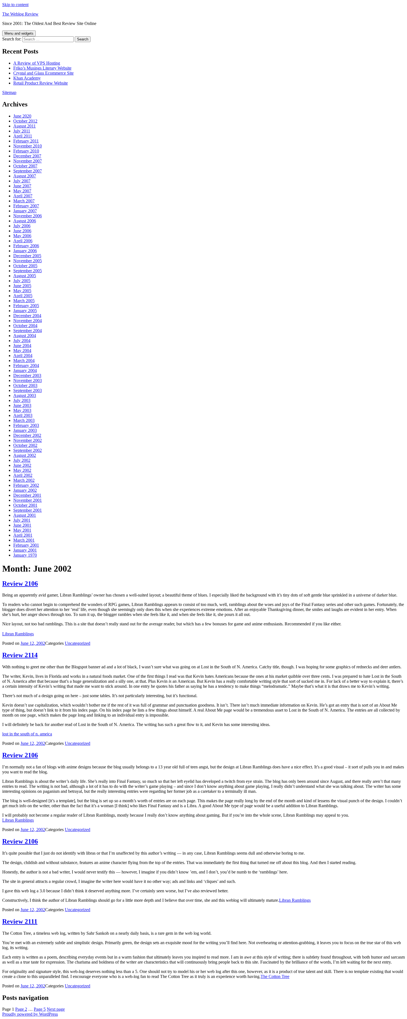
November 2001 (27, 500)
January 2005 (25, 310)
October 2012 (25, 121)
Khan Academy (27, 78)
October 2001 (25, 505)
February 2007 (26, 205)
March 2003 (24, 420)
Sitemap (9, 92)
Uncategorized (77, 643)
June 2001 (22, 525)
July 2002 (21, 460)
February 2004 (26, 365)
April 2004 (22, 355)
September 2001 (27, 510)
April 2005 (22, 295)
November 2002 (27, 440)
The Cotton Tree (275, 976)
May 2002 (22, 470)
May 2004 (22, 350)
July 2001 (21, 520)
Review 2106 (20, 583)
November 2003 (27, 380)
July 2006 (21, 225)
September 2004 (27, 330)
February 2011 (26, 141)
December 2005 (27, 255)
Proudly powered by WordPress (30, 1014)
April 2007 (22, 195)
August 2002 (24, 455)
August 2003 (24, 395)
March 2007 (24, 200)
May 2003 (22, 410)
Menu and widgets (19, 33)
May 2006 (22, 235)
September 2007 (27, 171)
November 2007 (27, 161)
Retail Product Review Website (40, 83)
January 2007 (25, 210)
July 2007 (21, 181)
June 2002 (22, 465)
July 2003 (21, 400)
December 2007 (27, 156)
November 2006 (27, 215)
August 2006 (24, 220)
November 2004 (27, 320)
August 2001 (24, 515)
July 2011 (21, 131)
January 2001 (25, 550)
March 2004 (24, 360)
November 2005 (27, 260)
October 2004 (25, 325)
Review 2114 (20, 655)
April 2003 (22, 415)
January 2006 (25, 250)
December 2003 (27, 375)
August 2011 (24, 126)
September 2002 (27, 450)
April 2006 (22, 240)
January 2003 (25, 430)
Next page (56, 1009)
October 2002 (25, 445)
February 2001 (26, 545)
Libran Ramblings (18, 633)
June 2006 (22, 230)
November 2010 (27, 146)
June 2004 (22, 345)
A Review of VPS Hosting (36, 63)
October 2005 (25, 265)
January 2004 (25, 370)
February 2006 (26, 245)
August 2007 (24, 176)
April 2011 (22, 136)
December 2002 (27, 435)
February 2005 (26, 305)
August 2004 (24, 335)
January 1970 (25, 555)
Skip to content (15, 4)
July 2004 (21, 340)
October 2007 (25, 166)
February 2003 (26, 425)
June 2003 (22, 405)
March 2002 (24, 480)
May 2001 (22, 530)
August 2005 (24, 275)
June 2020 (22, 116)
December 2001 (27, 495)
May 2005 (22, 290)
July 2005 (21, 280)
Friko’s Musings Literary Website (42, 68)
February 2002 (26, 485)
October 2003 (25, 385)
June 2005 (22, 285)
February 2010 (26, 151)
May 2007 (22, 190)
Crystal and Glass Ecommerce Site (43, 73)
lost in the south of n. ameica (27, 734)
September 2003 (27, 390)
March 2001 (24, 540)
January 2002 (25, 490)
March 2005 (24, 300)
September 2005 (27, 270)
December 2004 (27, 315)
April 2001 (22, 535)
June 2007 (22, 186)
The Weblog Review (20, 14)
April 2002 (22, 475)
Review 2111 (19, 921)
